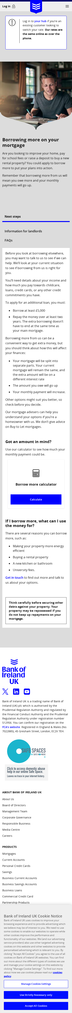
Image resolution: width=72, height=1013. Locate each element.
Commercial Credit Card (17, 896)
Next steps (13, 216)
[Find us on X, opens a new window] (5, 689)
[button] (67, 6)
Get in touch (14, 577)
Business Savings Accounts (19, 884)
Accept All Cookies (36, 1005)
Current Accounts (13, 860)
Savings (7, 872)
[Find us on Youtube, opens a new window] (27, 689)
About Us (8, 799)
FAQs (8, 240)
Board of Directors (14, 805)
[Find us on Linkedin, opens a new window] (16, 689)
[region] (36, 959)
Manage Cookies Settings (36, 984)
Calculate (36, 499)
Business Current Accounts (19, 878)
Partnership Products (16, 902)
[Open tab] (36, 224)
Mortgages (9, 853)
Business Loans (12, 890)
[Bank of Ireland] (36, 5)
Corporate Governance (16, 817)
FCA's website (11, 727)
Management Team (14, 811)
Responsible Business (16, 823)
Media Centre (11, 829)
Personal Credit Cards (16, 866)
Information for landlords (23, 231)
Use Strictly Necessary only (36, 995)
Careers (7, 836)
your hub (40, 21)
